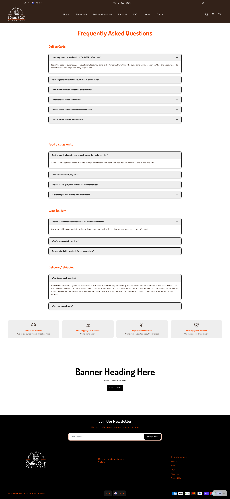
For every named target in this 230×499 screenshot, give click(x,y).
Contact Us (176, 478)
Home (66, 14)
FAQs (136, 14)
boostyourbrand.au (37, 493)
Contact (161, 14)
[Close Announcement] (203, 3)
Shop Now (115, 388)
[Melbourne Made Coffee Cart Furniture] (16, 14)
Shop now (81, 14)
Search (174, 461)
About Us (175, 474)
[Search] (207, 14)
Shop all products (179, 457)
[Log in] (213, 14)
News (147, 14)
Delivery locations (102, 14)
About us (122, 14)
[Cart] (219, 14)
